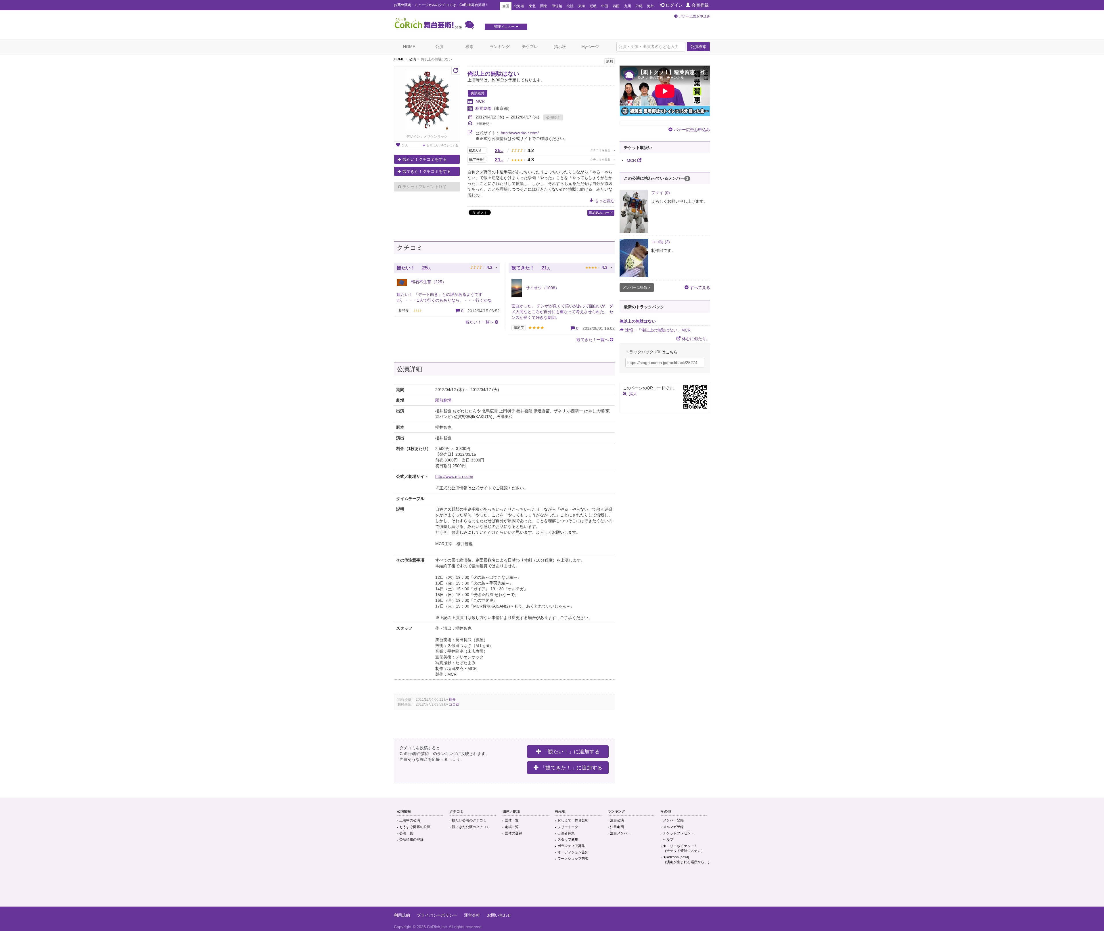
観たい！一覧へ (479, 322)
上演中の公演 (409, 820)
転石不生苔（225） (428, 281)
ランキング (500, 46)
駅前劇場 (484, 108)
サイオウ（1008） (542, 288)
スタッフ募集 (567, 840)
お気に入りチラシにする (442, 145)
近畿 (593, 6)
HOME (409, 46)
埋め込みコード (601, 213)
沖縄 (639, 6)
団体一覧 (512, 820)
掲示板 (560, 46)
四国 (616, 6)
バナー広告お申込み (694, 16)
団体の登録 (513, 833)
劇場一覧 (512, 827)
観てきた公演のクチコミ (471, 827)
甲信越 (557, 6)
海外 (650, 6)
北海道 (519, 6)
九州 (627, 6)
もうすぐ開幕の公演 (414, 827)
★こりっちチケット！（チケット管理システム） (683, 848)
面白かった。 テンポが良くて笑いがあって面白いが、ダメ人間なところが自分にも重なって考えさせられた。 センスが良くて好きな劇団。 (562, 312)
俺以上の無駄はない (493, 73)
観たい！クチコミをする (424, 159)
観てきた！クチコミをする (426, 171)
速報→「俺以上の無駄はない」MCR (658, 330)
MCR (480, 101)
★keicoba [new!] (687, 859)
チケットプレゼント (678, 833)
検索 (469, 46)
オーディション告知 (573, 852)
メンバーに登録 (635, 288)
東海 (581, 6)
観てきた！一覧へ (592, 339)
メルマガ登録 (673, 827)
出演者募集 (566, 833)
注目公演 (617, 820)
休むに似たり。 (696, 338)
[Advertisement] (552, 888)
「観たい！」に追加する (571, 751)
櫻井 (452, 700)
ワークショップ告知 (573, 859)
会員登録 (700, 5)
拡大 (633, 393)
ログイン (674, 5)
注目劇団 (617, 827)
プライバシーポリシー (437, 915)
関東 (543, 6)
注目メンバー (620, 833)
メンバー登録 (673, 820)
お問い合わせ (499, 915)
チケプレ (530, 46)
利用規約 (402, 915)
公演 (439, 46)
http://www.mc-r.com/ (520, 133)
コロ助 (454, 704)
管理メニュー (504, 27)
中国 (604, 6)
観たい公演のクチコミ (469, 820)
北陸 (570, 6)
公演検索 (698, 46)
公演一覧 (406, 833)
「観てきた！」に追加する (571, 768)
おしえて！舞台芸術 (573, 820)
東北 (532, 6)
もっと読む (605, 200)
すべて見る (700, 287)
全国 (505, 6)
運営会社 (472, 915)
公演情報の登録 (411, 840)
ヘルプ (668, 840)
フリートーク (567, 827)
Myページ (590, 46)
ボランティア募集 (571, 846)
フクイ (660, 192)
